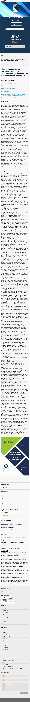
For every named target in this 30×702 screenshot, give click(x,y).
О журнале (5, 614)
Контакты (5, 621)
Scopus (4, 632)
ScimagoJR (5, 649)
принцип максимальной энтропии (15, 95)
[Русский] (2, 1)
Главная (5, 608)
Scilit (4, 662)
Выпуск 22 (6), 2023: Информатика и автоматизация (13, 537)
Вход (4, 623)
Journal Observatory (7, 666)
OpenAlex (5, 664)
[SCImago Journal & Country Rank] (9, 591)
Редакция (5, 610)
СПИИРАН (11, 39)
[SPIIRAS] (13, 36)
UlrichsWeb (6, 643)
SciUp (4, 656)
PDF (4, 479)
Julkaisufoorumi (6, 647)
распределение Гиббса (6, 97)
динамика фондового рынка (8, 94)
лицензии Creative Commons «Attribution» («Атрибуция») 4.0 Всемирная (14, 553)
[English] (5, 1)
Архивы (5, 619)
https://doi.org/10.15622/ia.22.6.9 (9, 88)
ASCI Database (6, 658)
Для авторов (6, 617)
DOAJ (4, 645)
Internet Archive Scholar (8, 660)
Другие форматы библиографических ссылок (12, 529)
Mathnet (5, 638)
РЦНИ (4, 630)
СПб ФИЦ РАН (17, 39)
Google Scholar (6, 636)
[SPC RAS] (17, 37)
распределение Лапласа (19, 97)
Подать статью (16, 24)
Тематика (5, 612)
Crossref (5, 640)
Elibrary (5, 634)
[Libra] (15, 8)
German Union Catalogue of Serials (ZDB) (12, 668)
